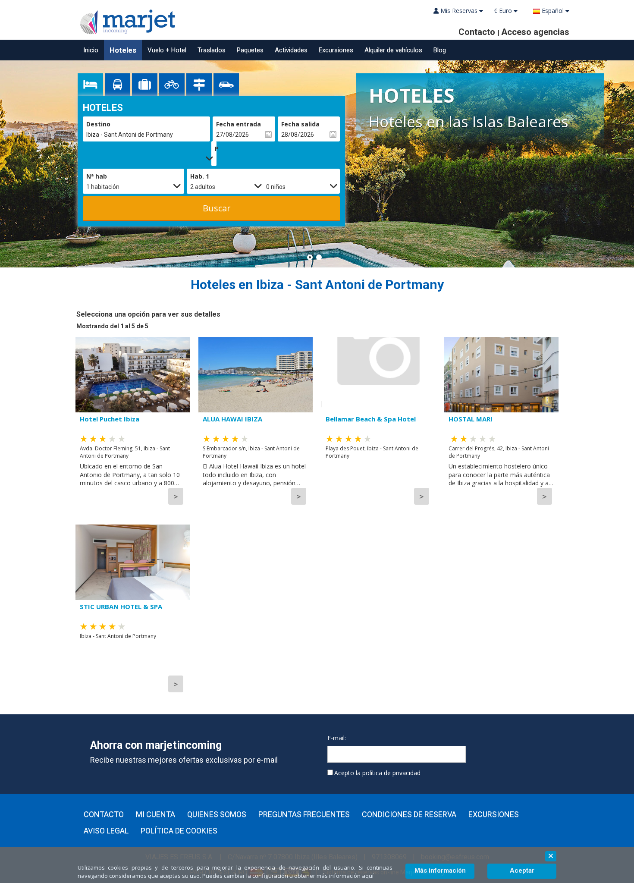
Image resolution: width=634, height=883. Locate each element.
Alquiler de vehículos (393, 50)
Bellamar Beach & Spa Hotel (371, 419)
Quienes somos (216, 814)
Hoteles (123, 50)
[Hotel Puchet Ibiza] (132, 374)
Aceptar (522, 870)
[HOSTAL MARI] (501, 374)
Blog (439, 50)
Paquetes (250, 50)
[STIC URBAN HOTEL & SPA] (132, 562)
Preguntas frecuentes (304, 814)
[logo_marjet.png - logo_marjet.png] (125, 20)
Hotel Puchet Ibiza (109, 419)
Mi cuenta (155, 814)
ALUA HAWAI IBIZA (232, 419)
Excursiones (336, 50)
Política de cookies (179, 830)
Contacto (104, 814)
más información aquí (345, 876)
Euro (504, 10)
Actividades (291, 50)
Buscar (217, 208)
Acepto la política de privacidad (377, 773)
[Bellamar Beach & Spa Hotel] (378, 374)
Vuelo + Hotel (167, 50)
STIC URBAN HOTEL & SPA (121, 606)
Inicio (90, 50)
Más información (440, 870)
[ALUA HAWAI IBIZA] (255, 374)
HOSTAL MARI (471, 419)
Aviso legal (106, 830)
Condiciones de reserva (409, 814)
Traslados (212, 50)
